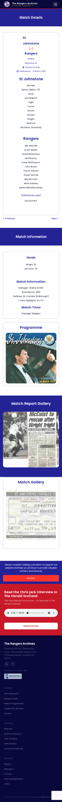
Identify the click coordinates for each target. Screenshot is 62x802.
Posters (8, 713)
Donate (31, 578)
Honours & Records (13, 748)
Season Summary (12, 733)
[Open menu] (55, 4)
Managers (9, 769)
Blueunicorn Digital (49, 797)
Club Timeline (10, 738)
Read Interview (31, 626)
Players (7, 764)
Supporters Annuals (13, 708)
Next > (55, 218)
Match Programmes (13, 703)
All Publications (11, 693)
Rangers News (11, 698)
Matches (8, 728)
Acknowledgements (13, 778)
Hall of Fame (10, 743)
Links (6, 783)
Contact (8, 774)
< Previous (9, 218)
